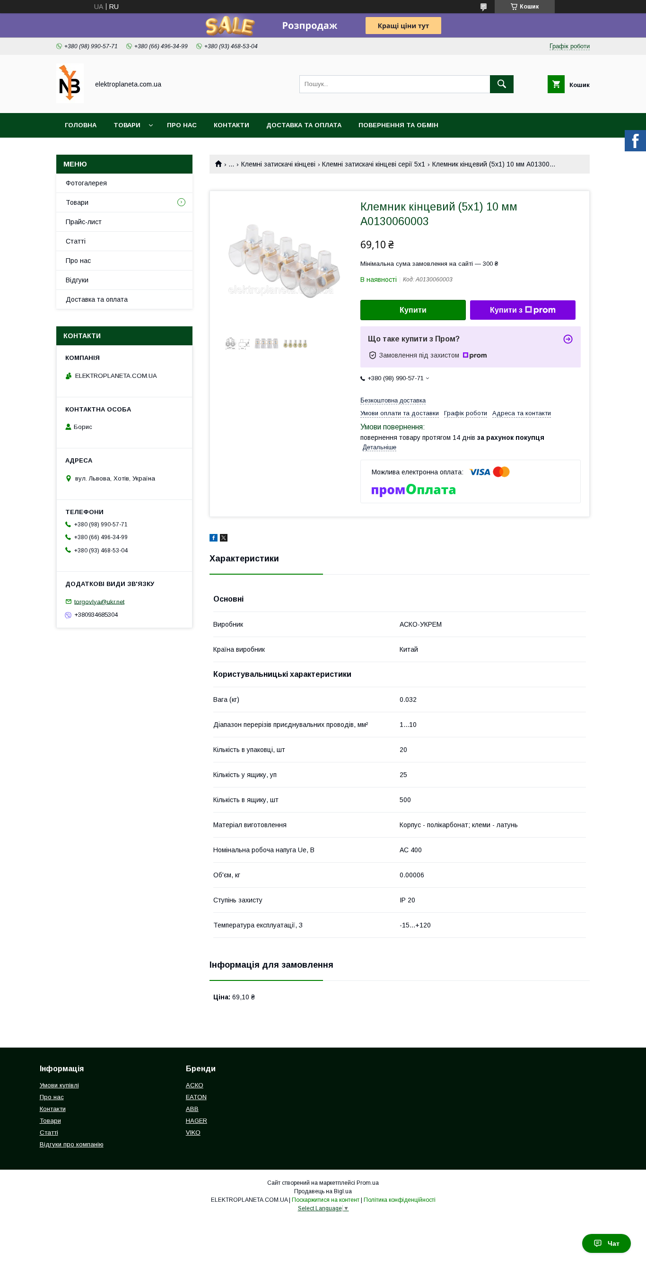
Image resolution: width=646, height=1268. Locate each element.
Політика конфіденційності (400, 1200)
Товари (126, 125)
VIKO (193, 1132)
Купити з (506, 310)
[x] (223, 539)
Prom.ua (368, 1183)
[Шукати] (502, 84)
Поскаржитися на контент (325, 1200)
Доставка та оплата (303, 125)
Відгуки (77, 280)
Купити (413, 310)
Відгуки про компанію (72, 1144)
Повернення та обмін (398, 125)
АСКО (194, 1085)
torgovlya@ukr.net (99, 601)
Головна (80, 125)
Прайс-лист (84, 222)
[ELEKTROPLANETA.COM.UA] (70, 101)
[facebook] (214, 539)
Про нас (182, 125)
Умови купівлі (59, 1085)
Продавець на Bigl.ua (323, 1191)
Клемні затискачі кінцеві (278, 164)
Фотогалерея (86, 183)
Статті (76, 241)
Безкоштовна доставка (393, 400)
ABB (192, 1108)
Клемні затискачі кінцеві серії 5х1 (373, 164)
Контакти (231, 125)
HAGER (196, 1120)
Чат (614, 1243)
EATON (196, 1097)
